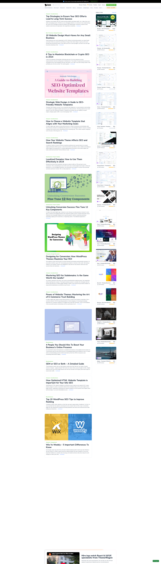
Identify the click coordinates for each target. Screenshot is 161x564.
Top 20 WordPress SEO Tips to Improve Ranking (65, 400)
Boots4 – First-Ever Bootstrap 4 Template (107, 302)
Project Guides (56, 157)
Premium (90, 5)
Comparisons (54, 442)
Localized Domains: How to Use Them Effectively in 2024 (64, 160)
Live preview (112, 25)
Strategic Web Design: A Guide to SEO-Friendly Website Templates (65, 103)
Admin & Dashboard (48, 7)
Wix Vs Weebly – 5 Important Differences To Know (67, 446)
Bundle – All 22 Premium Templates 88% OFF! (108, 28)
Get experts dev (111, 5)
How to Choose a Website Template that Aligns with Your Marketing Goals (65, 122)
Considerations (54, 14)
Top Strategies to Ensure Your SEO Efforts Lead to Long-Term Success (66, 17)
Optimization (49, 157)
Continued (78, 26)
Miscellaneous (49, 342)
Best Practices (49, 33)
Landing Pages (86, 7)
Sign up (103, 5)
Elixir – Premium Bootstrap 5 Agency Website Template (111, 263)
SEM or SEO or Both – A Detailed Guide (65, 363)
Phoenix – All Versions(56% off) (105, 48)
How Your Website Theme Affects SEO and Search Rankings (66, 141)
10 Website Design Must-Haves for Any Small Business (68, 36)
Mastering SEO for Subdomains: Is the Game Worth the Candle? (67, 276)
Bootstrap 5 (56, 7)
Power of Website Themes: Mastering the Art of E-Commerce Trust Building (68, 295)
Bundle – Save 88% (111, 7)
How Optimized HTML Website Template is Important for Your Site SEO (67, 381)
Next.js (74, 7)
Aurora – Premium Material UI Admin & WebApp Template (111, 146)
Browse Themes (82, 5)
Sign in (99, 5)
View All (114, 12)
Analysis (48, 14)
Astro (91, 7)
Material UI (62, 7)
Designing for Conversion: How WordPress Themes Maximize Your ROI (66, 257)
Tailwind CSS (68, 7)
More (100, 7)
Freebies (95, 5)
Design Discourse (58, 33)
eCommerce (79, 7)
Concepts (48, 254)
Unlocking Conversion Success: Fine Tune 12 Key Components (67, 208)
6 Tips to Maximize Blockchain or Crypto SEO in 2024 (67, 55)
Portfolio (96, 7)
